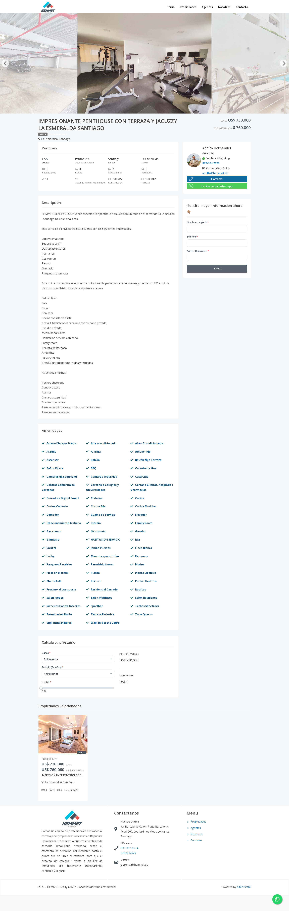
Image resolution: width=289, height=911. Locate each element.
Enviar (217, 268)
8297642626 (128, 853)
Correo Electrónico (198, 251)
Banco (46, 652)
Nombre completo (198, 222)
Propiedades (188, 7)
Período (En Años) (52, 667)
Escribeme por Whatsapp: (217, 186)
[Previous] (5, 63)
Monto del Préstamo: (129, 653)
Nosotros (224, 7)
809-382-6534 (129, 848)
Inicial (46, 682)
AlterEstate (244, 887)
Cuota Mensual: (126, 675)
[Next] (283, 63)
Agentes (207, 7)
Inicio (171, 7)
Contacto (242, 7)
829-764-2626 (210, 163)
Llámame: (217, 179)
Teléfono (192, 236)
